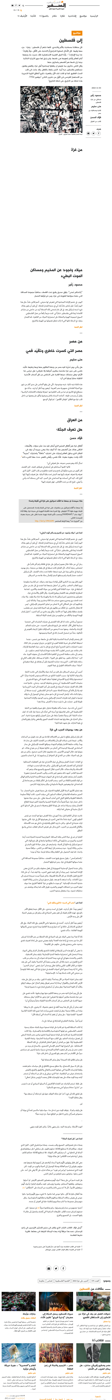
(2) (38, 1208)
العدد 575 (95, 1281)
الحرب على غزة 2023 (80, 1281)
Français (17, 10)
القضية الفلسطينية (62, 1281)
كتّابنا (33, 15)
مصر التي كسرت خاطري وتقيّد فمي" (60, 902)
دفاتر (54, 15)
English (14, 10)
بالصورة (45, 15)
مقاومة (41, 1281)
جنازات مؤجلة (29, 1313)
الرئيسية (94, 15)
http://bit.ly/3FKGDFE (44, 521)
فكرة (62, 15)
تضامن (49, 1281)
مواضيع (83, 15)
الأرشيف (23, 15)
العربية (21, 10)
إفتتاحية (72, 15)
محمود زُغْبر (96, 95)
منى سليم (96, 106)
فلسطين (85, 1289)
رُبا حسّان (106, 1321)
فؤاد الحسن (95, 117)
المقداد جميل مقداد (28, 1318)
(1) (24, 1187)
